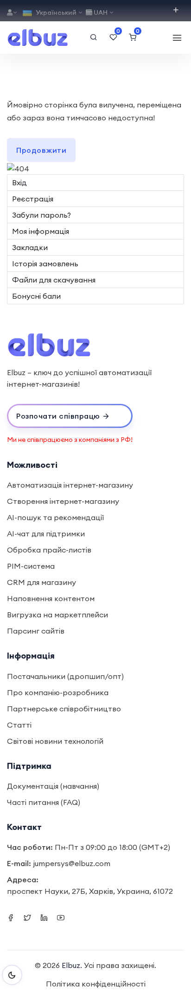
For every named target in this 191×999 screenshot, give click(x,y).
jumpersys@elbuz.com (71, 863)
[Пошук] (94, 37)
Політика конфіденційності (96, 983)
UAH (100, 12)
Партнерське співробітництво (64, 708)
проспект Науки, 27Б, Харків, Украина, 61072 (90, 891)
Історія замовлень (45, 263)
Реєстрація (32, 198)
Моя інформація (40, 231)
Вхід (19, 182)
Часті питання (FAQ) (43, 802)
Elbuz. (72, 965)
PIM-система (31, 566)
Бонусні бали (36, 296)
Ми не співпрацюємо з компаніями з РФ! (70, 439)
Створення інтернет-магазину (63, 501)
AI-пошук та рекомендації (55, 517)
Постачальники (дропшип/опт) (65, 676)
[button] (70, 416)
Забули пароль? (41, 215)
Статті (19, 724)
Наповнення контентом (51, 598)
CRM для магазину (41, 582)
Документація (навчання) (53, 786)
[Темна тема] (12, 975)
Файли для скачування (54, 279)
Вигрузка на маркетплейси (57, 614)
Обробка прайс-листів (49, 549)
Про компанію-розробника (57, 692)
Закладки (30, 247)
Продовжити (41, 150)
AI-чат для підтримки (46, 533)
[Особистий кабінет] (12, 13)
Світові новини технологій (55, 741)
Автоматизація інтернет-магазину (70, 485)
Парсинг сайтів (35, 630)
